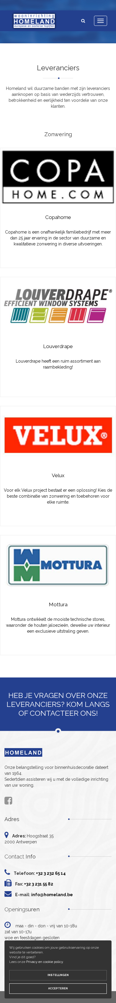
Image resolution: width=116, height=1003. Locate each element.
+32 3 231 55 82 (38, 884)
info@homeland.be (52, 894)
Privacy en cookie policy (44, 962)
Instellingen (58, 975)
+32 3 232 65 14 (51, 873)
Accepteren (58, 988)
